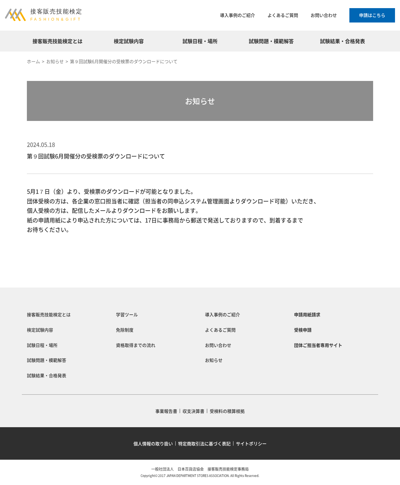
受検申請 (303, 330)
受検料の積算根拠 (227, 411)
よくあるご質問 (283, 15)
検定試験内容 (129, 41)
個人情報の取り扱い (153, 443)
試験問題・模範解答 (271, 41)
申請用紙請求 (307, 314)
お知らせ (213, 360)
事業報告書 (166, 411)
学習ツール (127, 314)
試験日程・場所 (200, 41)
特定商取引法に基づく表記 (204, 443)
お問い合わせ (324, 15)
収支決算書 (193, 411)
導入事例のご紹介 (237, 15)
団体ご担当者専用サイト (318, 345)
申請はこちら (372, 15)
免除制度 (124, 330)
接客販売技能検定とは (57, 41)
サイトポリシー (251, 443)
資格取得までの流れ (135, 345)
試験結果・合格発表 (342, 41)
